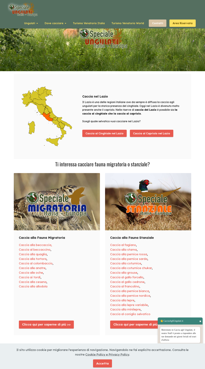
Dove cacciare (54, 23)
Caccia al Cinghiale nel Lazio (104, 133)
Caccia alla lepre (122, 300)
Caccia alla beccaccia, (35, 245)
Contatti (157, 23)
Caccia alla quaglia (33, 254)
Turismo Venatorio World (127, 23)
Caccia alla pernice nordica (130, 296)
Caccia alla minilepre (125, 309)
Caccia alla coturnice (125, 263)
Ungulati (29, 23)
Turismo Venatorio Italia (89, 23)
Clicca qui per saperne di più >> (46, 324)
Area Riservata (183, 23)
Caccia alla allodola (33, 286)
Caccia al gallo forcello (126, 277)
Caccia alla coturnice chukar (131, 268)
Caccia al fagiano (123, 245)
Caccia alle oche (31, 272)
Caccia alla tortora (32, 259)
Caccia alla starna (123, 249)
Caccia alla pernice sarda (128, 259)
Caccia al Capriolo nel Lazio (151, 133)
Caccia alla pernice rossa (128, 254)
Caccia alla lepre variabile (129, 305)
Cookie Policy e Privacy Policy (107, 354)
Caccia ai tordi (30, 277)
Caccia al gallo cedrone (127, 282)
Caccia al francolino (124, 286)
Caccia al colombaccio (36, 263)
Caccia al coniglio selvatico (130, 314)
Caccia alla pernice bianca (129, 291)
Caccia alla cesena (32, 282)
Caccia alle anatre (32, 268)
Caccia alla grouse (123, 272)
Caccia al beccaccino (34, 249)
